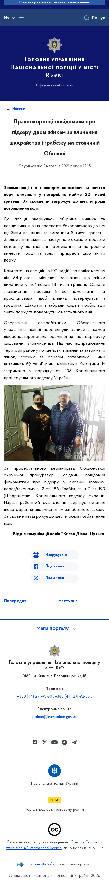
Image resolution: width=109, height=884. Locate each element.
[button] (54, 629)
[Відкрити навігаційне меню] (21, 17)
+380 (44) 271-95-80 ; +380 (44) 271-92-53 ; (54, 696)
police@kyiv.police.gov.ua (54, 717)
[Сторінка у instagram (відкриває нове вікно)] (64, 742)
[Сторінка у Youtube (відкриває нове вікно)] (54, 742)
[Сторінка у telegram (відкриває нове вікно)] (74, 742)
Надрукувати (56, 555)
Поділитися (55, 566)
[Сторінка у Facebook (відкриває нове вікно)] (35, 742)
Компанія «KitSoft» (41, 864)
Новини (18, 109)
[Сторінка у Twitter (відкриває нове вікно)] (45, 742)
